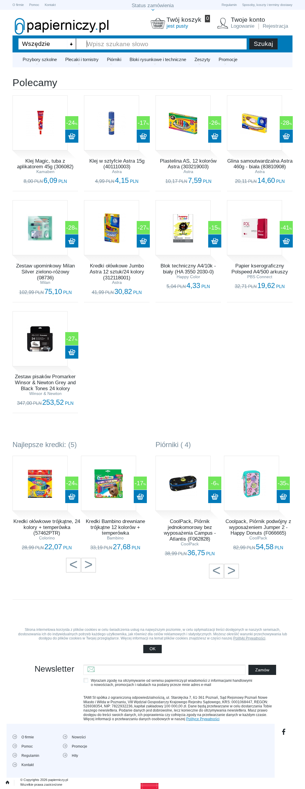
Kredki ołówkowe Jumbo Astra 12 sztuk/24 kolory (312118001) (117, 271)
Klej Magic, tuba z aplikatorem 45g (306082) (45, 163)
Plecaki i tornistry (82, 59)
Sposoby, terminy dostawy (267, 5)
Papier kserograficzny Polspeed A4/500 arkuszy (259, 268)
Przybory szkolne (40, 59)
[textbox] (161, 44)
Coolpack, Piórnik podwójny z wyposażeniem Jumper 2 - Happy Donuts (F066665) (258, 527)
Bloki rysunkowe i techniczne (158, 59)
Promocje (228, 59)
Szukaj (263, 43)
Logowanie (242, 26)
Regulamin (229, 5)
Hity (75, 756)
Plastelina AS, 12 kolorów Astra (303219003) (188, 163)
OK (152, 648)
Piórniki (114, 59)
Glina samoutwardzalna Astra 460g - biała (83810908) (259, 163)
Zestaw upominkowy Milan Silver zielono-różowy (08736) (45, 271)
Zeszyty (202, 59)
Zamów (262, 669)
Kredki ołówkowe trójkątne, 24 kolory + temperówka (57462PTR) (46, 527)
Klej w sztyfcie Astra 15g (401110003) (116, 163)
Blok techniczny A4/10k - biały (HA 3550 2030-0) (188, 268)
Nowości (79, 737)
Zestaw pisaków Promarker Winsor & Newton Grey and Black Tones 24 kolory (45, 382)
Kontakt (50, 5)
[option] (47, 503)
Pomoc (34, 5)
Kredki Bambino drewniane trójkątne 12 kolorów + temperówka (115, 527)
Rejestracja (275, 26)
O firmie (18, 5)
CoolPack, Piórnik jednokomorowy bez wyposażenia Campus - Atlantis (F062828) (190, 530)
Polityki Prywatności (249, 638)
